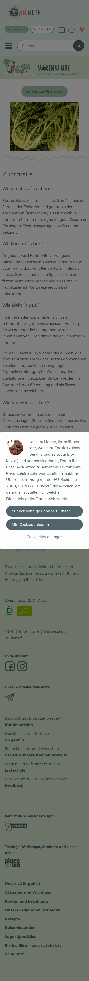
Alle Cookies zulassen (30, 524)
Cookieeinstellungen (45, 536)
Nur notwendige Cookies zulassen (41, 510)
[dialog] (44, 490)
